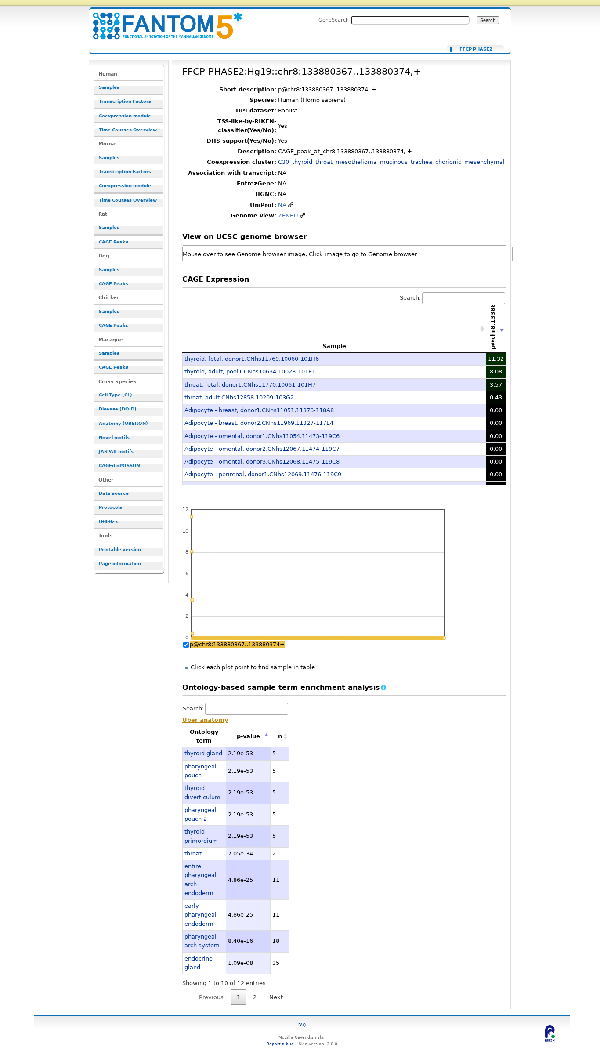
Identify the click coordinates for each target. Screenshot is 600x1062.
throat (193, 853)
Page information (120, 563)
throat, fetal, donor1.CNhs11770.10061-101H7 (250, 384)
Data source (114, 493)
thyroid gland (203, 753)
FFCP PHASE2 (475, 49)
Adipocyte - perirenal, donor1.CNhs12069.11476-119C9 (262, 474)
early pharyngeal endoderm (200, 915)
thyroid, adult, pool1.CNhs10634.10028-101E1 (249, 371)
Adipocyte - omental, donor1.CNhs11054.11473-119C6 (262, 436)
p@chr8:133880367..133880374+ (237, 644)
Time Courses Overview (128, 129)
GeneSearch (333, 20)
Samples (109, 87)
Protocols (110, 507)
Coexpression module (125, 115)
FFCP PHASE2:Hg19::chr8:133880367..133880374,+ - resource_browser (162, 21)
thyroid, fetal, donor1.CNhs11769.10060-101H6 (251, 358)
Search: (410, 297)
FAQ (302, 1024)
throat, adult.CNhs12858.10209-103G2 (239, 397)
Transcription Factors (125, 101)
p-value (248, 736)
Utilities (108, 521)
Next (276, 997)
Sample (334, 346)
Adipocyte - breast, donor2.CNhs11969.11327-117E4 (258, 423)
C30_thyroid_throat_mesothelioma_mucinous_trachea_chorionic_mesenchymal (391, 162)
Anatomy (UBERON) (123, 423)
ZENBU (288, 215)
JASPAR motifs (116, 451)
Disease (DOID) (118, 408)
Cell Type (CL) (115, 394)
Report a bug (280, 1043)
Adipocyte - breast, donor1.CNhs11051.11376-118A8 (259, 410)
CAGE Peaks (113, 241)
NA (282, 205)
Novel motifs (114, 437)
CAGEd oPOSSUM (120, 465)
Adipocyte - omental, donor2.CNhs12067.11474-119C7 (262, 449)
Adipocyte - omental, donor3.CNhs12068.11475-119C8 (262, 461)
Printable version (120, 549)
